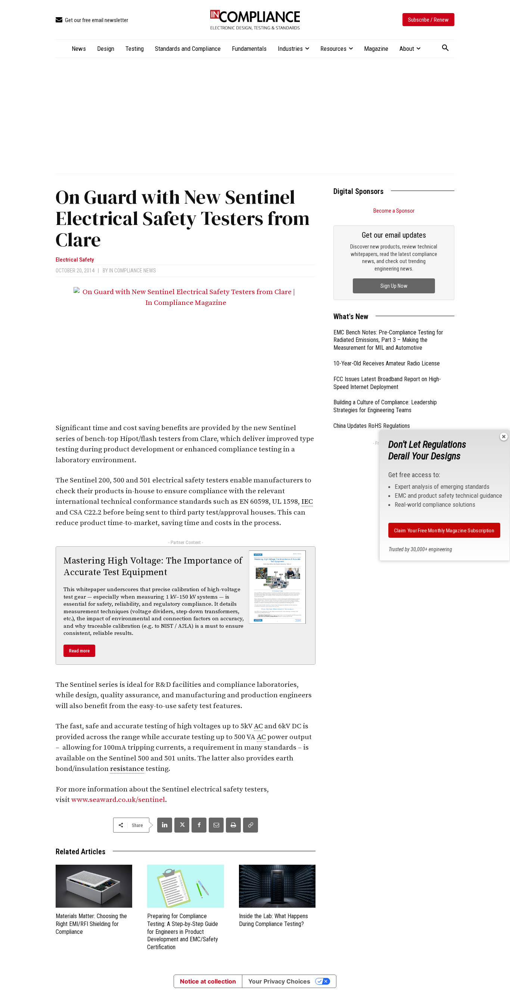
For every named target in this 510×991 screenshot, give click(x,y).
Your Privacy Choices (279, 981)
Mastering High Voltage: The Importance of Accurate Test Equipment (152, 566)
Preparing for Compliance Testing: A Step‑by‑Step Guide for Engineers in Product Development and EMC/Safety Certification (182, 932)
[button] (445, 48)
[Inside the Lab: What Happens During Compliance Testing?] (277, 886)
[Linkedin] (164, 825)
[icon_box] (92, 20)
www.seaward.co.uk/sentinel (118, 800)
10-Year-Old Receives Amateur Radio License (386, 363)
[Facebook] (199, 825)
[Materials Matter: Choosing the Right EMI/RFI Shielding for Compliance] (94, 886)
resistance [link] (127, 769)
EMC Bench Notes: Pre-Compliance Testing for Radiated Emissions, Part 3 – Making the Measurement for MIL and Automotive (388, 340)
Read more (79, 651)
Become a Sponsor (393, 210)
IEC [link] (307, 501)
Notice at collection (208, 981)
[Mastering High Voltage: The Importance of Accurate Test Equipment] (277, 587)
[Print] (233, 825)
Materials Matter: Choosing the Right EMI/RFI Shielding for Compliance (91, 924)
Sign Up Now (393, 286)
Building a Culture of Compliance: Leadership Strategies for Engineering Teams (385, 406)
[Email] (216, 825)
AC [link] (258, 726)
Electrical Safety (75, 260)
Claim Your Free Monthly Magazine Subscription (444, 530)
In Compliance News (132, 271)
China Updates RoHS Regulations (371, 425)
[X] (181, 825)
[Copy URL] (250, 825)
